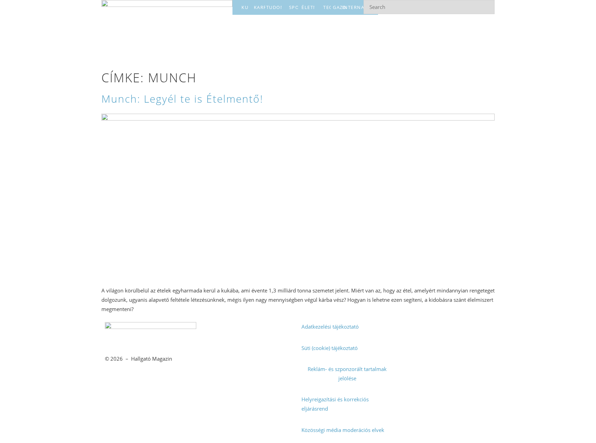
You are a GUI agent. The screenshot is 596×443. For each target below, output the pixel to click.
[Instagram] (438, 330)
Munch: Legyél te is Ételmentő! (182, 99)
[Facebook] (408, 330)
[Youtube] (469, 350)
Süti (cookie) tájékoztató (329, 347)
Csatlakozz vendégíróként (249, 368)
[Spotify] (408, 350)
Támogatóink (218, 390)
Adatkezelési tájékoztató (330, 326)
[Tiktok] (469, 330)
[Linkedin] (438, 350)
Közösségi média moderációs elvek (342, 429)
